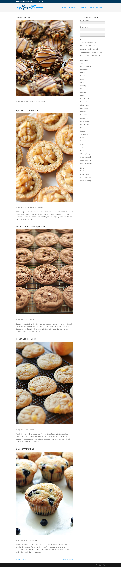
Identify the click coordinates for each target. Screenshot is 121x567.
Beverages (84, 69)
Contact (99, 7)
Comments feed (86, 177)
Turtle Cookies (23, 17)
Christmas (32, 101)
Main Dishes (84, 121)
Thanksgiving (40, 207)
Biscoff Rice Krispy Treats (89, 46)
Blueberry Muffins (25, 448)
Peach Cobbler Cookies (27, 338)
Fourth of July (85, 99)
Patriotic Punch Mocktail (89, 49)
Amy (19, 101)
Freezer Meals (85, 102)
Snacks (82, 147)
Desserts (31, 207)
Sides (82, 138)
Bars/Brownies (85, 66)
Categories (72, 7)
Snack (82, 144)
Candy (82, 82)
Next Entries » (68, 559)
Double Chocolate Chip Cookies (31, 226)
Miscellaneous (85, 125)
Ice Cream (83, 115)
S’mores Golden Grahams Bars (91, 52)
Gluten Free (84, 105)
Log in (82, 171)
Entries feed (84, 174)
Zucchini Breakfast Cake (88, 43)
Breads (31, 540)
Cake (82, 79)
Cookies (38, 101)
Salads (82, 131)
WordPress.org (85, 181)
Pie (35, 207)
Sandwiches (84, 134)
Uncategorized (85, 157)
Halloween (84, 108)
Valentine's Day (85, 160)
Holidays (43, 101)
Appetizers (84, 63)
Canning (83, 86)
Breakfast (36, 540)
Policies (91, 7)
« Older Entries (21, 559)
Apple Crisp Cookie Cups (28, 110)
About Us (83, 7)
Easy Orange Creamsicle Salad (90, 56)
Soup (82, 151)
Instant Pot (84, 118)
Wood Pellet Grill (86, 163)
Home (64, 7)
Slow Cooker (84, 141)
